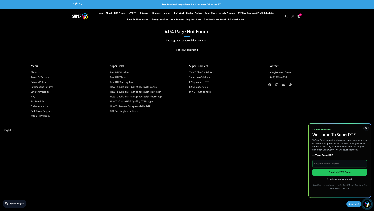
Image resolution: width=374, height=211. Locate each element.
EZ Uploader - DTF (199, 82)
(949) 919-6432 (278, 77)
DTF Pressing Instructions (123, 111)
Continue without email (339, 179)
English (8, 130)
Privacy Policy (38, 82)
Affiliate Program (40, 116)
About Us (35, 72)
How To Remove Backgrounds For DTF (130, 106)
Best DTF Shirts (118, 77)
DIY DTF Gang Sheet (200, 91)
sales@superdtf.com (280, 72)
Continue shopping (187, 49)
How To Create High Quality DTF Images (131, 101)
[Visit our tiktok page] (290, 84)
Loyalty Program (40, 91)
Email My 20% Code (340, 172)
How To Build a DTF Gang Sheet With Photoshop (136, 96)
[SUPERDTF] (80, 16)
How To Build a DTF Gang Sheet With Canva (133, 87)
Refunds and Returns (42, 87)
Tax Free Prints (39, 101)
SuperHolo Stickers (199, 77)
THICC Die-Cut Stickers (201, 72)
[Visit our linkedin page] (283, 84)
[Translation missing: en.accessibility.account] (293, 16)
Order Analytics (39, 106)
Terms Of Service (40, 77)
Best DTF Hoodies (119, 72)
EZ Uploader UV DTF (200, 87)
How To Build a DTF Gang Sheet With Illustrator (135, 91)
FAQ (33, 96)
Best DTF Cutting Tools (122, 82)
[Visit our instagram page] (276, 84)
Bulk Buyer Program (41, 111)
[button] (286, 16)
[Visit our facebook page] (269, 84)
